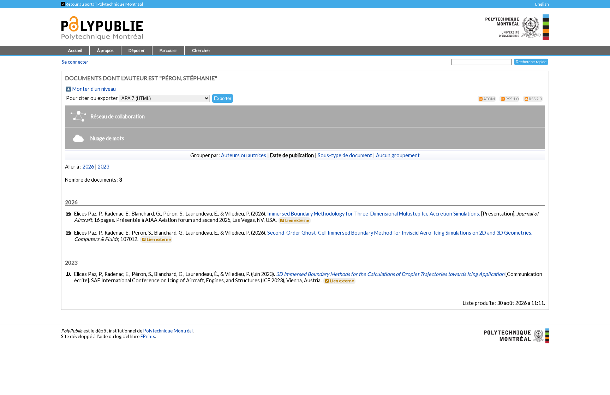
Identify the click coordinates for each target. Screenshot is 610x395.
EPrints (147, 336)
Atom (489, 98)
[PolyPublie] (102, 42)
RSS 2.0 (535, 98)
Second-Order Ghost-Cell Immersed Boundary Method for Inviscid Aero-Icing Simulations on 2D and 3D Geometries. (399, 233)
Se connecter (75, 62)
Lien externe (297, 220)
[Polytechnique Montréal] (513, 335)
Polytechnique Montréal (168, 331)
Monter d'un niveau (94, 89)
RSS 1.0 (512, 98)
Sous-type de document (345, 155)
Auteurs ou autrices (243, 155)
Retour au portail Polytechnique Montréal (102, 4)
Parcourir (168, 50)
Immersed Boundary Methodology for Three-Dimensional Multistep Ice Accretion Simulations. (373, 214)
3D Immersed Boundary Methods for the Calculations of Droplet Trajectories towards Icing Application (390, 274)
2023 (103, 167)
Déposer (136, 50)
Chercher (201, 50)
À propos (105, 50)
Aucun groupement (398, 155)
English (542, 4)
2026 (88, 167)
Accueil (75, 50)
